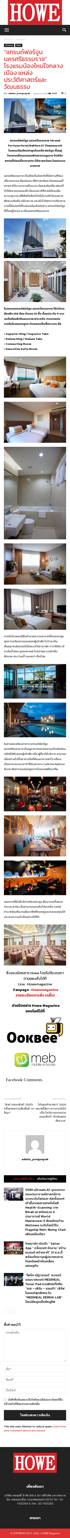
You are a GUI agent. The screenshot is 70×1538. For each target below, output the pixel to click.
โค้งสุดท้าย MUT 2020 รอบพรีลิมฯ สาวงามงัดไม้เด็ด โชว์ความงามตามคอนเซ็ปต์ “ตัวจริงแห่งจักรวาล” (50, 1112)
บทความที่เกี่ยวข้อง (23, 1179)
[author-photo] (35, 1154)
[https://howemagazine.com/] (35, 12)
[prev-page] (6, 1311)
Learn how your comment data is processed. (35, 1428)
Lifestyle (20, 39)
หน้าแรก (8, 39)
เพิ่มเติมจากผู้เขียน (47, 1179)
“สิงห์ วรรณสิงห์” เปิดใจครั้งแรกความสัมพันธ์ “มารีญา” (19, 1108)
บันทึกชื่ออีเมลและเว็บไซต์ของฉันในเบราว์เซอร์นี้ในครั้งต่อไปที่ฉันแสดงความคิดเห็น (33, 1402)
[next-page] (12, 1311)
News (18, 45)
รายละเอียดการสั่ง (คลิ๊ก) (35, 995)
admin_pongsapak (19, 93)
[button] (6, 30)
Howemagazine (45, 990)
